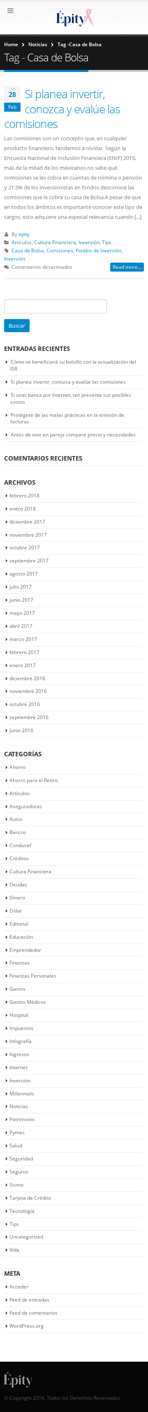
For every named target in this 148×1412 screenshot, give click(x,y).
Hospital (18, 1015)
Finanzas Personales (32, 975)
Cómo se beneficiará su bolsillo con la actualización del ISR (73, 365)
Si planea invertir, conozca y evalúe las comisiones (62, 108)
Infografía (20, 1041)
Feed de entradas (29, 1299)
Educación (21, 936)
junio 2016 (21, 730)
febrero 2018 (24, 495)
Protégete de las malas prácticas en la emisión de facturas (67, 418)
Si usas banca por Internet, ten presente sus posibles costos (70, 398)
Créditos (19, 858)
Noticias (18, 1106)
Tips (106, 242)
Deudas (18, 884)
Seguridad (21, 1158)
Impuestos (21, 1028)
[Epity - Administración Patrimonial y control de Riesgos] (74, 17)
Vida (14, 1249)
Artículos (22, 242)
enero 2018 (22, 508)
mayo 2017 (22, 612)
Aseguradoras (25, 806)
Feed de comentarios (33, 1312)
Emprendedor (25, 950)
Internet (18, 1067)
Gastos (17, 988)
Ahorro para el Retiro (33, 780)
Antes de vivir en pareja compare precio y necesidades (73, 434)
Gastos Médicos (27, 1001)
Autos (16, 819)
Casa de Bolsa (28, 250)
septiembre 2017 (29, 560)
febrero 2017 (24, 652)
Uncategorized (26, 1236)
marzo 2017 (23, 639)
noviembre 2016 (28, 691)
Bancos (17, 832)
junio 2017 (21, 599)
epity (24, 234)
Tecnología (22, 1210)
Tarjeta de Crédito (30, 1197)
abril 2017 (20, 626)
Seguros (18, 1171)
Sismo (16, 1184)
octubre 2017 (24, 547)
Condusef (20, 845)
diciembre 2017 (27, 521)
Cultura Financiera (55, 242)
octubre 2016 (24, 704)
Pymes (17, 1132)
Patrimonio (22, 1119)
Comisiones (59, 250)
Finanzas (19, 962)
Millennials (21, 1093)
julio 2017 (20, 586)
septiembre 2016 (29, 717)
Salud (15, 1145)
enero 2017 (22, 665)
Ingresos (19, 1054)
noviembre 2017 (28, 534)
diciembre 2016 (27, 678)
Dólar (15, 910)
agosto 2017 (23, 573)
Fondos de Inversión (98, 250)
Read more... (127, 266)
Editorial (18, 923)
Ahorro (17, 767)
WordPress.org (26, 1325)
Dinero (17, 897)
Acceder (18, 1286)
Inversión (89, 242)
